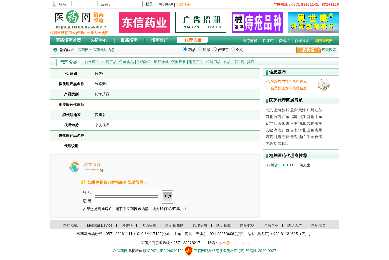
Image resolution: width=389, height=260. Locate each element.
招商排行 (159, 40)
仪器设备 (302, 41)
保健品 (284, 41)
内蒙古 (271, 143)
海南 (318, 123)
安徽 (269, 130)
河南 (294, 123)
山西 (310, 130)
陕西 (277, 117)
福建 (294, 117)
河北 (269, 117)
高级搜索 (329, 50)
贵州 (318, 130)
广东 (285, 117)
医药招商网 (174, 225)
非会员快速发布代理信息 (287, 88)
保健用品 (213, 62)
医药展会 (318, 225)
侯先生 (304, 165)
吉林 (310, 123)
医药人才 (294, 225)
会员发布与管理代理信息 (287, 81)
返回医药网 (324, 41)
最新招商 (129, 40)
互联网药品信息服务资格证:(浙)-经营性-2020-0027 (235, 251)
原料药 (238, 62)
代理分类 (68, 62)
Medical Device (99, 225)
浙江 (302, 117)
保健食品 (126, 62)
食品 (227, 62)
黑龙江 (282, 143)
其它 (250, 62)
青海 (294, 137)
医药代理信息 (104, 50)
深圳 (285, 110)
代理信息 (192, 40)
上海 (277, 110)
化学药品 (92, 62)
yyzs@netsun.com (234, 243)
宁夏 (285, 137)
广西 (285, 130)
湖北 (302, 123)
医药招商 (149, 225)
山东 (318, 117)
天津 (302, 110)
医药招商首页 (68, 40)
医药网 (83, 50)
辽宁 (269, 123)
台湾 (318, 137)
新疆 (310, 117)
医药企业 (271, 225)
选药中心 (98, 40)
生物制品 (144, 62)
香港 (310, 137)
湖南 (277, 130)
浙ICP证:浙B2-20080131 (163, 251)
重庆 (294, 110)
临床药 (268, 41)
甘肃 (277, 137)
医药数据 (247, 225)
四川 (285, 123)
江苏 (318, 110)
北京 (269, 110)
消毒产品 (196, 62)
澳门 (302, 137)
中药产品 (109, 62)
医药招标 (223, 225)
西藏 (269, 137)
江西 (277, 123)
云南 (294, 130)
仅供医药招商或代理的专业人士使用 (79, 33)
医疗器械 (250, 41)
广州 (310, 110)
